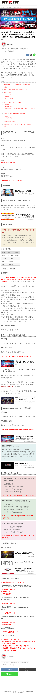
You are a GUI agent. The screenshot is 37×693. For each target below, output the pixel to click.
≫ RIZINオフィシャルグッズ (10, 639)
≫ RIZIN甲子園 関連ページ (9, 632)
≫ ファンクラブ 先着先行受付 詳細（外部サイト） (17, 356)
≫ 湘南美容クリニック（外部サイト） (13, 180)
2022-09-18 (10, 44)
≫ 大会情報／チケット (8, 589)
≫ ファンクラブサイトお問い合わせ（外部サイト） (18, 495)
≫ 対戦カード (5, 591)
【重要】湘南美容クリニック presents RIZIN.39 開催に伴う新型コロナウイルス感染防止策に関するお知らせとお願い (18, 279)
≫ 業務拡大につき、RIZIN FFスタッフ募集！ (15, 646)
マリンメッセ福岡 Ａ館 (8, 163)
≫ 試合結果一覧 (6, 624)
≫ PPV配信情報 (6, 594)
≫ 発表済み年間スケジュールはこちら (13, 582)
